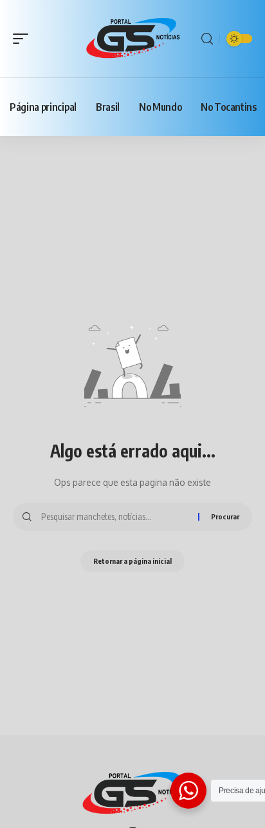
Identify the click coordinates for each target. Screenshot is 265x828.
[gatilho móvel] (24, 39)
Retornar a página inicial (132, 561)
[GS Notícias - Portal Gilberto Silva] (133, 38)
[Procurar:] (115, 517)
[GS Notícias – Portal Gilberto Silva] (132, 794)
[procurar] (207, 39)
